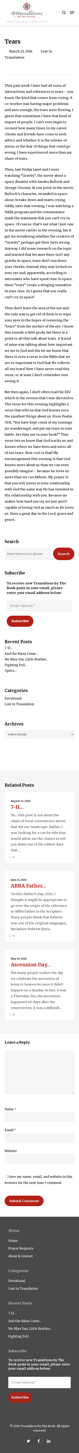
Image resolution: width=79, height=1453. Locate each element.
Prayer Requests (20, 1248)
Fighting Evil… (16, 665)
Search (64, 554)
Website (11, 1151)
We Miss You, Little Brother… (26, 659)
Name (10, 1109)
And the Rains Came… (21, 654)
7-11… (9, 648)
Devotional (13, 698)
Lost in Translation (19, 704)
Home (13, 1241)
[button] (72, 13)
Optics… (11, 671)
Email (10, 1130)
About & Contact (20, 1256)
